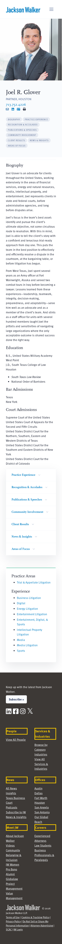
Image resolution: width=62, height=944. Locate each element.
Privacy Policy (13, 921)
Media (21, 640)
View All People (16, 740)
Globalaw (12, 879)
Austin (38, 788)
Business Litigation (29, 598)
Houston (39, 802)
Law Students (42, 845)
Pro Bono (11, 869)
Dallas (38, 793)
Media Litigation (27, 645)
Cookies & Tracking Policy (35, 917)
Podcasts (11, 807)
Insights (11, 793)
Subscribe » (16, 699)
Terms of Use (13, 917)
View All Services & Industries (41, 764)
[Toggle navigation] (51, 9)
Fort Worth (40, 798)
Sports (21, 650)
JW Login (18, 929)
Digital (21, 603)
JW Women (12, 864)
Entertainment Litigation (32, 614)
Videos (10, 845)
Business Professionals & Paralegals (44, 855)
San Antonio (42, 812)
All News (11, 788)
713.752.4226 (16, 104)
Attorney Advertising (41, 925)
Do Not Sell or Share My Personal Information (27, 923)
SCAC (9, 929)
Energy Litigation (27, 608)
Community (13, 850)
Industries (40, 754)
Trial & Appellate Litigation (33, 582)
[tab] (14, 119)
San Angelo (41, 807)
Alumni (10, 874)
